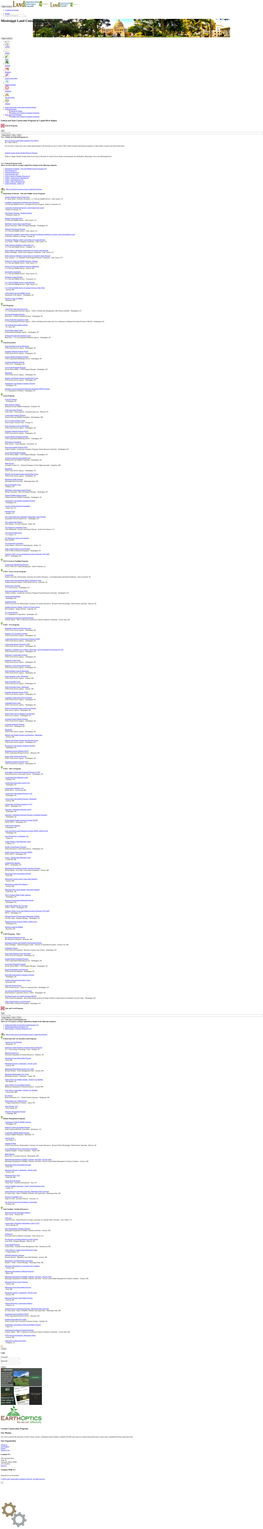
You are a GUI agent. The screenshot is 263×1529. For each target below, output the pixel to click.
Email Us (4, 1466)
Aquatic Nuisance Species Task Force (17, 197)
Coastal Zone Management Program (16, 564)
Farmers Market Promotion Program (16, 357)
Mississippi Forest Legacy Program (16, 1282)
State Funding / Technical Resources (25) (18, 1029)
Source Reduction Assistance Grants (16, 320)
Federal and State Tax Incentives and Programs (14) (21, 1025)
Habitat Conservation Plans (14, 218)
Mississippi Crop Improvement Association (19, 1261)
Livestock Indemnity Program (14, 362)
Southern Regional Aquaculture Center (17, 980)
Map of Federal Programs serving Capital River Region (24, 189)
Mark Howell (9, 463)
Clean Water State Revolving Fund (16, 309)
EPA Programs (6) (11, 170)
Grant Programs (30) (11, 174)
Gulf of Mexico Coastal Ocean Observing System (21, 1250)
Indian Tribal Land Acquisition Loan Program (20, 714)
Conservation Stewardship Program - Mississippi (20, 799)
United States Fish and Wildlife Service (17, 293)
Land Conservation (11, 78)
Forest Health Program (12, 1245)
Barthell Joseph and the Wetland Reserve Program (21, 153)
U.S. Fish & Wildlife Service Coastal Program (20, 282)
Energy (7, 53)
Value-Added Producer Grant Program (17, 549)
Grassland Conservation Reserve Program (18, 698)
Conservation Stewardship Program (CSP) (18, 793)
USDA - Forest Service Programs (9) (17, 178)
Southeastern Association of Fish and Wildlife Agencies (23, 1325)
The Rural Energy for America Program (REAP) (20, 996)
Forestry (7, 66)
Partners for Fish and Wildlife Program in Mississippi (22, 266)
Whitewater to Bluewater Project (15, 1341)
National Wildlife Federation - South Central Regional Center (25, 1186)
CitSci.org (8, 1218)
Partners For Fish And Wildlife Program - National (21, 261)
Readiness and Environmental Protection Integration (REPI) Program (27, 389)
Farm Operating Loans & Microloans (17, 346)
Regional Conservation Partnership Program (19, 900)
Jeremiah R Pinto (10, 602)
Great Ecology (9, 1138)
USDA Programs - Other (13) (14, 183)
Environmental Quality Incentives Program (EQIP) (21, 820)
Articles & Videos (16, 111)
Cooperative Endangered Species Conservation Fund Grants (24, 208)
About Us (4, 1445)
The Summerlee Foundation (14, 543)
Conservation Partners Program (15, 415)
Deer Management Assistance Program (17, 1229)
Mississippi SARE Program (14, 479)
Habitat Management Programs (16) (16, 1027)
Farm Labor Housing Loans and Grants (18, 953)
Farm (6, 59)
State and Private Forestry (13, 985)
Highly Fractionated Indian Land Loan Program (20, 708)
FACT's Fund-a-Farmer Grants (15, 421)
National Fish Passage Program (15, 229)
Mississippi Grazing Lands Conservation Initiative (21, 879)
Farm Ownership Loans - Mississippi (17, 687)
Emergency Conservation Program (16, 655)
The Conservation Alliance (13, 522)
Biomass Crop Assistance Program (16, 633)
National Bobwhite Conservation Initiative (18, 1303)
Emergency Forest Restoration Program (18, 666)
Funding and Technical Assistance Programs (24, 113)
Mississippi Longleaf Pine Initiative (16, 884)
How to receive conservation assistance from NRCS (22, 140)
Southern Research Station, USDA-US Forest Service (22, 607)
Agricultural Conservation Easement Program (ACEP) (22, 772)
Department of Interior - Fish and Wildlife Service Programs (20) (26, 169)
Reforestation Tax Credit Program (16, 1101)
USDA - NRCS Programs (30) (15, 182)
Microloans (8, 373)
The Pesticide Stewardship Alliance (16, 325)
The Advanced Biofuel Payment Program (18, 991)
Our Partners (5, 1446)
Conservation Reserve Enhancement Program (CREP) (22, 639)
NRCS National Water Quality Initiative (18, 895)
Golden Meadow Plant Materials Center (18, 841)
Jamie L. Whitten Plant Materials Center (18, 857)
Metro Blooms (9, 1154)
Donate (7, 13)
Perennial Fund (10, 511)
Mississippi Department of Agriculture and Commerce (22, 1266)
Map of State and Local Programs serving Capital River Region (26, 1034)
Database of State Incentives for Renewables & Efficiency (24, 1047)
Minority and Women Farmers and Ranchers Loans (21, 378)
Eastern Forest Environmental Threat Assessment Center (23, 580)
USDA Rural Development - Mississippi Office (20, 1335)
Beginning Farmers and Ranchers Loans (18, 628)
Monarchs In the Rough (12, 1181)
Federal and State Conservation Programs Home (20, 107)
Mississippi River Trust (12, 1175)
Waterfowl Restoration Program (15, 1111)
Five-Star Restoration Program (15, 314)
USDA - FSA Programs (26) (14, 180)
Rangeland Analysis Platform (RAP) (17, 751)
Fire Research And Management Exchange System (21, 1239)
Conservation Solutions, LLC (14, 788)
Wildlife (7, 104)
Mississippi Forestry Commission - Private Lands (21, 1063)
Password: (4, 1361)
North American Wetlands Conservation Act (19, 245)
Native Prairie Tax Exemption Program (17, 1085)
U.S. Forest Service (11, 612)
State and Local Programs (13, 115)
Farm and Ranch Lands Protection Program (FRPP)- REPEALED (26, 831)
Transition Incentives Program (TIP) (16, 762)
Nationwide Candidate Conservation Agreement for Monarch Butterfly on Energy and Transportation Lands (40, 234)
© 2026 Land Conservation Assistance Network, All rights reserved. (23, 1479)
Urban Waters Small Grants (14, 330)
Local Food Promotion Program (15, 367)
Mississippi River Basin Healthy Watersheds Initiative (22, 890)
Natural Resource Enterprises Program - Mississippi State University (27, 1191)
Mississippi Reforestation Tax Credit (16, 1074)
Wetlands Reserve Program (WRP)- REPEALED (21, 922)
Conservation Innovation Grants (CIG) (17, 783)
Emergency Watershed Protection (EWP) (18, 809)
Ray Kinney (9, 1095)
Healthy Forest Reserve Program (15, 847)
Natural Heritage (10, 85)
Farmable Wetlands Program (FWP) (16, 351)
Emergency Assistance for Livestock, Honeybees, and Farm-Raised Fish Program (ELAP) (34, 649)
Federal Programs (10, 109)
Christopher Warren (11, 948)
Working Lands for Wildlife (14, 298)
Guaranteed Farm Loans (13, 703)
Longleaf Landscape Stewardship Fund (17, 458)
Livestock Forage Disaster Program (16, 719)
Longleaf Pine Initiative (12, 863)
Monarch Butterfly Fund (13, 485)
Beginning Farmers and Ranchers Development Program (23, 943)
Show (3, 137)
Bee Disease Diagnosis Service (15, 937)
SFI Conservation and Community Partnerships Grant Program (25, 517)
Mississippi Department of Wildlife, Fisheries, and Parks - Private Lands (28, 1159)
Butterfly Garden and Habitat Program (17, 1127)
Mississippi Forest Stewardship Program (18, 874)
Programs (8, 91)
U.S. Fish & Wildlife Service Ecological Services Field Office (25, 288)
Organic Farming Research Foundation (17, 506)
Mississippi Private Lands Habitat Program (19, 1298)
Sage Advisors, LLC (11, 1106)
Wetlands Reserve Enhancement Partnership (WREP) (22, 916)
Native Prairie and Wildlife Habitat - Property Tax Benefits (24, 1079)
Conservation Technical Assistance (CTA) (18, 804)
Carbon (7, 46)
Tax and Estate (9, 97)
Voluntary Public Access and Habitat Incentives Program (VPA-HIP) (27, 554)
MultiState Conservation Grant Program (18, 224)
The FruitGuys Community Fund (15, 527)
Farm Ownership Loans (12, 682)
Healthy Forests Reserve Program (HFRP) (18, 852)
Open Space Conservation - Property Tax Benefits (21, 1090)
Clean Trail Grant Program (13, 410)
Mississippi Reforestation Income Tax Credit (19, 1069)
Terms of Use (5, 1450)
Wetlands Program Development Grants (18, 336)
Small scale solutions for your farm (16, 906)
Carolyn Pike (9, 575)
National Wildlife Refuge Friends (15, 495)
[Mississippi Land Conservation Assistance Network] (31, 6)
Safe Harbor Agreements (13, 272)
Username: (4, 1357)
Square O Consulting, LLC (14, 1197)
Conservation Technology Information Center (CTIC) (22, 1223)
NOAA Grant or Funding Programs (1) (17, 176)
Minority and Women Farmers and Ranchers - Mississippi (23, 735)
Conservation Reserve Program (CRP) (17, 644)
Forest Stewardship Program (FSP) (16, 447)
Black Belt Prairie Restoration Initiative (17, 1213)
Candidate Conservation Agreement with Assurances (22, 202)
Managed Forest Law (12, 1053)
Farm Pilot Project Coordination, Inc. (17, 836)
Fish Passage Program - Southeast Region (18, 213)
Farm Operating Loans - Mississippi (16, 676)
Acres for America (11, 399)
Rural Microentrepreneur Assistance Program (19, 975)
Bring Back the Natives (12, 405)
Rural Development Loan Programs (16, 969)
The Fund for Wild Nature (13, 533)
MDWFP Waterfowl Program (14, 1255)
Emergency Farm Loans (13, 660)
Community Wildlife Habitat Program (17, 1133)
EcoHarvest (9, 1234)
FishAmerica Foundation (13, 442)
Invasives (8, 72)
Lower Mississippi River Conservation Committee (21, 1149)
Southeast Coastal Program (13, 277)
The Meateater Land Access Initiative (17, 538)
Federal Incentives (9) (12, 172)
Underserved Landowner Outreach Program (19, 618)
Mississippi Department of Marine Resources (19, 1271)
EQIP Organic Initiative (12, 825)
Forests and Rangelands (12, 596)
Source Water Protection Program (16, 756)
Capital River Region (12, 10)
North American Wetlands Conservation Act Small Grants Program (26, 250)
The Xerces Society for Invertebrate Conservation (21, 1202)
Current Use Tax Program (13, 1042)
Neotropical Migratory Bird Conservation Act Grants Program (25, 240)
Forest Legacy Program (12, 586)
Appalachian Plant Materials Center (16, 777)
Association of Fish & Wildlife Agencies (18, 1122)
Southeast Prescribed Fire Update (16, 1319)
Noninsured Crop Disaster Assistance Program (20, 383)
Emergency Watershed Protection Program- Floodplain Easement (26, 815)
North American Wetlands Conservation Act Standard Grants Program (27, 256)
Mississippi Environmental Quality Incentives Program (22, 868)
